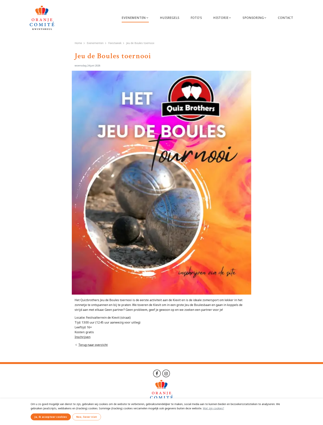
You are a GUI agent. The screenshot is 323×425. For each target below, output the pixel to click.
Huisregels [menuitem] (169, 18)
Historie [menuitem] (220, 18)
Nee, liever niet (86, 416)
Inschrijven (82, 337)
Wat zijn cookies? (213, 408)
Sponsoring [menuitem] (253, 18)
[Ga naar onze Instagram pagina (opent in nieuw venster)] (166, 373)
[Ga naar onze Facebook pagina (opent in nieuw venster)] (156, 373)
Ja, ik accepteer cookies (51, 416)
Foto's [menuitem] (196, 18)
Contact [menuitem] (285, 18)
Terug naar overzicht (93, 345)
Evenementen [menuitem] (134, 18)
